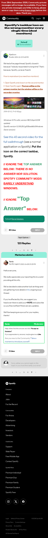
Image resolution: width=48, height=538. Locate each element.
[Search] (33, 18)
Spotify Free (11, 492)
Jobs (8, 399)
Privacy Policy (9, 522)
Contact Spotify (12, 461)
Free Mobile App (12, 456)
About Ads (9, 526)
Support (9, 446)
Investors (9, 430)
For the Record (11, 404)
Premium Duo (11, 477)
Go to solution (25, 44)
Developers (10, 420)
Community (12, 18)
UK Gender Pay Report (12, 533)
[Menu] (44, 18)
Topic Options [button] (23, 237)
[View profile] (5, 55)
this (28, 289)
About (8, 394)
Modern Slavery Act (11, 530)
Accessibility (17, 526)
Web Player (10, 451)
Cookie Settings (20, 522)
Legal (7, 518)
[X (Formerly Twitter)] (16, 501)
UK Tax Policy (22, 530)
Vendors (9, 435)
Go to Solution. (18, 219)
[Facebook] (23, 501)
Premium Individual (13, 472)
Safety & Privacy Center (17, 518)
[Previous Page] (13, 250)
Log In (38, 18)
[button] (44, 56)
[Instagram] (8, 501)
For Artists (10, 415)
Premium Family (12, 482)
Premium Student (13, 487)
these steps (30, 10)
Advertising (10, 425)
